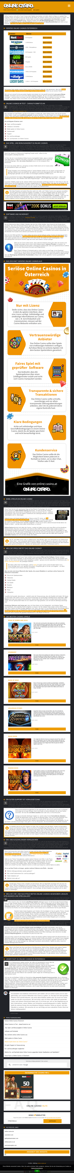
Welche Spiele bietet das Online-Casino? (16, 1041)
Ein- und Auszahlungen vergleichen (14, 1048)
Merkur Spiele (34, 780)
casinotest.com (9, 1135)
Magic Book (12, 736)
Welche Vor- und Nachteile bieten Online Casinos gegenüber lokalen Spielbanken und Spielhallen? (32, 1052)
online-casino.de (9, 1131)
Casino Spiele (34, 632)
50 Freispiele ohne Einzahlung (54, 1117)
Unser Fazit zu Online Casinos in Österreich (17, 1055)
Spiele (35, 565)
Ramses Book (13, 768)
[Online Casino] (24, 5)
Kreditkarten (8, 855)
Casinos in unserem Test (20, 111)
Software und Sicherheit (11, 1031)
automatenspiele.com (11, 1145)
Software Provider (30, 217)
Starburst (12, 652)
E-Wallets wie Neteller (37, 854)
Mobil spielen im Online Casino (13, 1038)
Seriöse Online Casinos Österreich (14, 1021)
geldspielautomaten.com (11, 1138)
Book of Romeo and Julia (18, 620)
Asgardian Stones (15, 708)
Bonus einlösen (47, 37)
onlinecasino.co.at (10, 1142)
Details (37, 645)
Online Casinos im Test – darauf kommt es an (17, 1024)
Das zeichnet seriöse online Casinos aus (16, 1034)
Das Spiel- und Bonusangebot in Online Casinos (18, 1027)
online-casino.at (41, 1163)
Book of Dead (13, 680)
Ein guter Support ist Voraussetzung (15, 1045)
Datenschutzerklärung (37, 1168)
